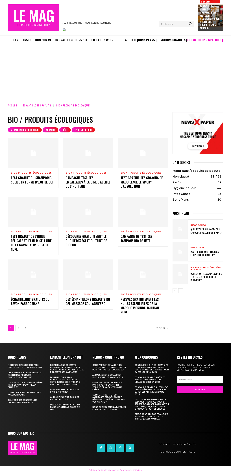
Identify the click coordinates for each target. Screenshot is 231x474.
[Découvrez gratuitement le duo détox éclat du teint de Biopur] (88, 212)
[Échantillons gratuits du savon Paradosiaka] (33, 274)
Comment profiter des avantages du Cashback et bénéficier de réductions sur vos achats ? (108, 398)
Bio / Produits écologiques (31, 173)
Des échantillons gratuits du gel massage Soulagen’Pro (88, 301)
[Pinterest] (120, 448)
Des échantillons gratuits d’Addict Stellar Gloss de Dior (65, 407)
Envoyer (200, 389)
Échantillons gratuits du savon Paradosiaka (30, 301)
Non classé (197, 248)
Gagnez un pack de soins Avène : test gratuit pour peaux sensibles (25, 384)
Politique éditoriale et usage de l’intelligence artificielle (115, 470)
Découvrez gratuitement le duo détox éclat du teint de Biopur (86, 240)
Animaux (50, 130)
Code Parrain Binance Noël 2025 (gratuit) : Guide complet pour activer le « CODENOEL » (109, 367)
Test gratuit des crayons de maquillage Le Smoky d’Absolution (142, 182)
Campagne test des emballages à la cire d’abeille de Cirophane (88, 182)
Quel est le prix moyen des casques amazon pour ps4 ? (205, 230)
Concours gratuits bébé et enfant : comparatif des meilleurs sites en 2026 (150, 379)
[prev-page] (175, 290)
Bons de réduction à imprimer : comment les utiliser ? (109, 408)
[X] (130, 448)
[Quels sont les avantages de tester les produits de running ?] (180, 274)
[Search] (190, 24)
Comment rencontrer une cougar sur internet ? (22, 401)
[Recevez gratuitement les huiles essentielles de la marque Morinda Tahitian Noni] (143, 274)
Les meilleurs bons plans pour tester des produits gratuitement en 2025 (25, 375)
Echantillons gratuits (37, 105)
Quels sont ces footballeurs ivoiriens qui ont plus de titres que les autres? (151, 416)
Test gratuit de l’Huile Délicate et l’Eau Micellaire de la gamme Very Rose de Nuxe (31, 242)
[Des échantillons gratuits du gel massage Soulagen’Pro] (88, 274)
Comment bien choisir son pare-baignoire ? (64, 390)
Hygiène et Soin (83, 130)
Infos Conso (198, 225)
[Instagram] (111, 448)
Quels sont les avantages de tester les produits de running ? (206, 277)
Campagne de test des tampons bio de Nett (136, 238)
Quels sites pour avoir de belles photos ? (64, 398)
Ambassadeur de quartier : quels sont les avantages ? (107, 376)
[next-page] (26, 328)
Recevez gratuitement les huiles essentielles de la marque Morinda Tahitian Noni (140, 305)
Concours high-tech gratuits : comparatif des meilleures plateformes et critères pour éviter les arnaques (152, 368)
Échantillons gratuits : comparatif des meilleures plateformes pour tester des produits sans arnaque (209, 17)
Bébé (64, 130)
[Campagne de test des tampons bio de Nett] (143, 212)
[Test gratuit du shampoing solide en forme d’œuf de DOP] (33, 153)
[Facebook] (101, 448)
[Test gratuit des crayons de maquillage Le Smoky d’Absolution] (143, 153)
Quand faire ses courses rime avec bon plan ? (24, 393)
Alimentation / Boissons (24, 130)
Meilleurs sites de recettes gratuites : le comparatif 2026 (25, 366)
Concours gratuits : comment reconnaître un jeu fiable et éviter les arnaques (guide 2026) (152, 391)
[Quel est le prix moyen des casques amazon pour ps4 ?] (180, 229)
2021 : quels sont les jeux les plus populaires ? (204, 253)
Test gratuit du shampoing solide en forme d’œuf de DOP (32, 179)
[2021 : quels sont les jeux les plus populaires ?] (180, 251)
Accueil (13, 105)
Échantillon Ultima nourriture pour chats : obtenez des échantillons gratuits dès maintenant (65, 381)
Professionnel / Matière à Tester (205, 268)
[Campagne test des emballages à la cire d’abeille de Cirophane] (88, 153)
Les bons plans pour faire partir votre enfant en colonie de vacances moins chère (107, 386)
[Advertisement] (115, 71)
